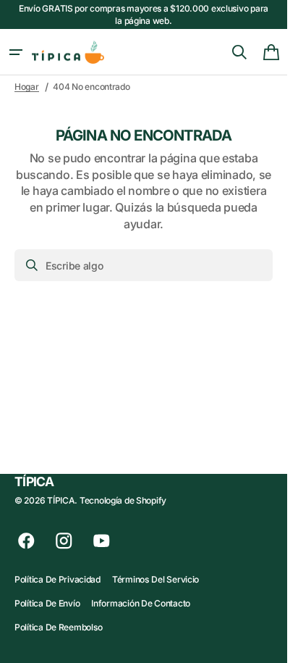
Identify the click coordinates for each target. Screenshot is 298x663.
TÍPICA (60, 500)
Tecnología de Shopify (123, 500)
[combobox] (143, 265)
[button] (16, 52)
